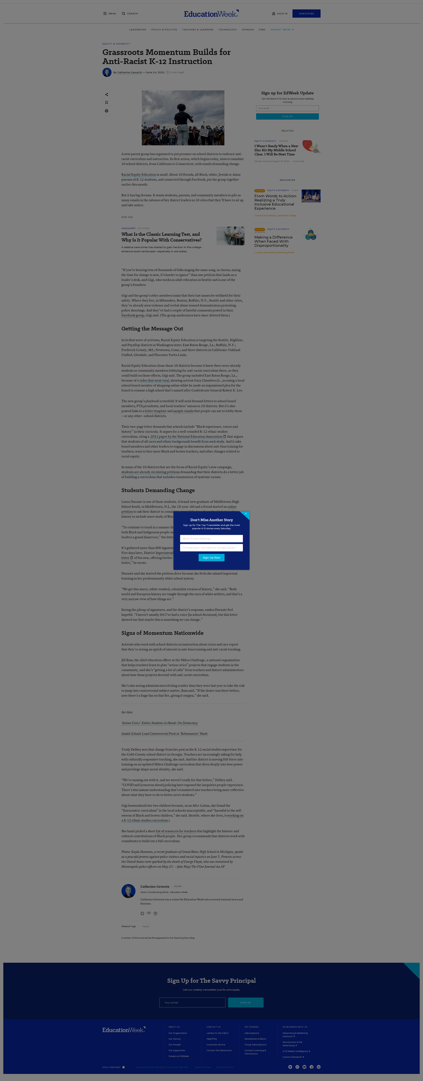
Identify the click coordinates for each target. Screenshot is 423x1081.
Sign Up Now (211, 557)
